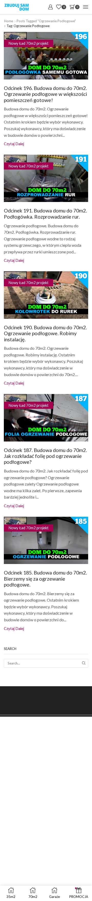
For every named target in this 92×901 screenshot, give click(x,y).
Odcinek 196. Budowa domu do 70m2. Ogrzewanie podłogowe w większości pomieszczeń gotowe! (45, 94)
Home (8, 21)
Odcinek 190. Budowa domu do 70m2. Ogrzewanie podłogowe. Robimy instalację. (45, 333)
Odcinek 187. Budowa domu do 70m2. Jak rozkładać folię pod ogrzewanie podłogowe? (45, 456)
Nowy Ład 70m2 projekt (28, 43)
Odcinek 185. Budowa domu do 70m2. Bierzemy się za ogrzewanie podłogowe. (45, 579)
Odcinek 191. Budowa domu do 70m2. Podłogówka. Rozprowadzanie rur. (45, 213)
